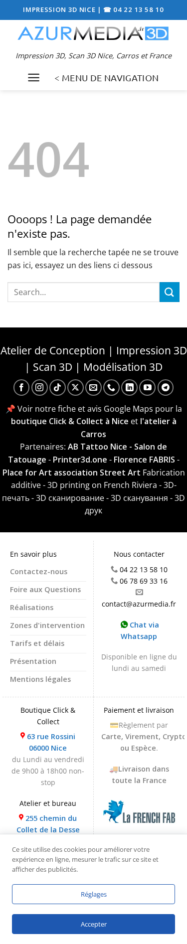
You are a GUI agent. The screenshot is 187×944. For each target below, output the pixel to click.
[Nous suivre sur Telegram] (166, 387)
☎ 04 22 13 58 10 (133, 9)
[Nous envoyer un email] (93, 387)
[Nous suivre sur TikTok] (57, 387)
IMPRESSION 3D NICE (60, 9)
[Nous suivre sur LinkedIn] (129, 387)
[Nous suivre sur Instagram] (39, 387)
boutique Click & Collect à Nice (70, 421)
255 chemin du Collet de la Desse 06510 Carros (48, 829)
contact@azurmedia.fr (139, 604)
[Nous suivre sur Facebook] (21, 387)
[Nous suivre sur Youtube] (147, 387)
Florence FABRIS (144, 459)
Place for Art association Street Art (71, 472)
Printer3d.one (80, 459)
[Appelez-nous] (111, 387)
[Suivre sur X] (75, 387)
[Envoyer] (170, 292)
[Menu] (33, 77)
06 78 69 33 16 (144, 581)
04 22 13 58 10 (144, 569)
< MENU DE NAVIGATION (106, 77)
